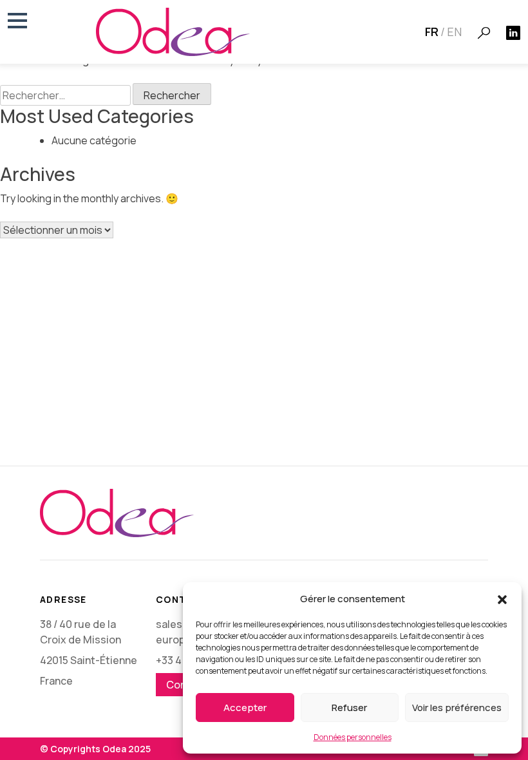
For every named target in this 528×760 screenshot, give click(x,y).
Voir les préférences (457, 707)
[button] (502, 599)
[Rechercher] (484, 32)
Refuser (349, 707)
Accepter (245, 707)
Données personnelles (352, 737)
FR (431, 31)
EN (454, 31)
